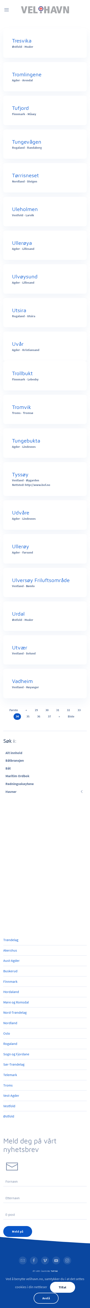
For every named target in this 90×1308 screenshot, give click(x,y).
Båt (8, 768)
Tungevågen (26, 142)
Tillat (62, 1287)
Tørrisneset (25, 175)
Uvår (18, 344)
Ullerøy (20, 546)
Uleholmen (25, 209)
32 (68, 710)
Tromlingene (27, 74)
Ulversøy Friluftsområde (41, 580)
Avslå (46, 1298)
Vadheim (22, 681)
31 (57, 710)
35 (27, 716)
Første (13, 710)
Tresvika (21, 40)
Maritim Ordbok (17, 776)
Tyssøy (20, 474)
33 (79, 710)
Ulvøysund (25, 276)
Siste (71, 716)
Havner (10, 791)
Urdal (18, 614)
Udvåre (20, 512)
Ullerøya (22, 243)
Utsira (19, 310)
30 (46, 710)
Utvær (19, 647)
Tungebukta (26, 441)
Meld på (17, 1231)
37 (49, 716)
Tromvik (21, 407)
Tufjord (20, 108)
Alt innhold (13, 753)
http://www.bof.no (37, 485)
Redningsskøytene (19, 784)
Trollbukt (22, 373)
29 (36, 710)
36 (38, 716)
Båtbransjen (14, 760)
